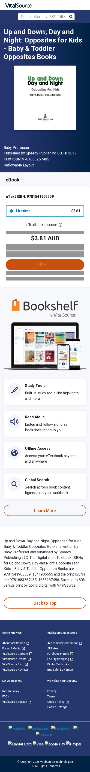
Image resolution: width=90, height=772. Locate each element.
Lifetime (48, 211)
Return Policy (10, 691)
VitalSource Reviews (15, 669)
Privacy (52, 691)
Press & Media (11, 648)
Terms (51, 696)
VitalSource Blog (13, 664)
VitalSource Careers (15, 653)
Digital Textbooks (58, 664)
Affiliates (52, 648)
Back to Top (45, 603)
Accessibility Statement (62, 643)
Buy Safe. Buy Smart (60, 669)
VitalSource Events (14, 659)
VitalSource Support (15, 701)
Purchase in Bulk (58, 653)
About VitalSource (14, 643)
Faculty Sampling (58, 659)
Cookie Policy (56, 701)
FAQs (5, 696)
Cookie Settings (57, 707)
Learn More (45, 510)
